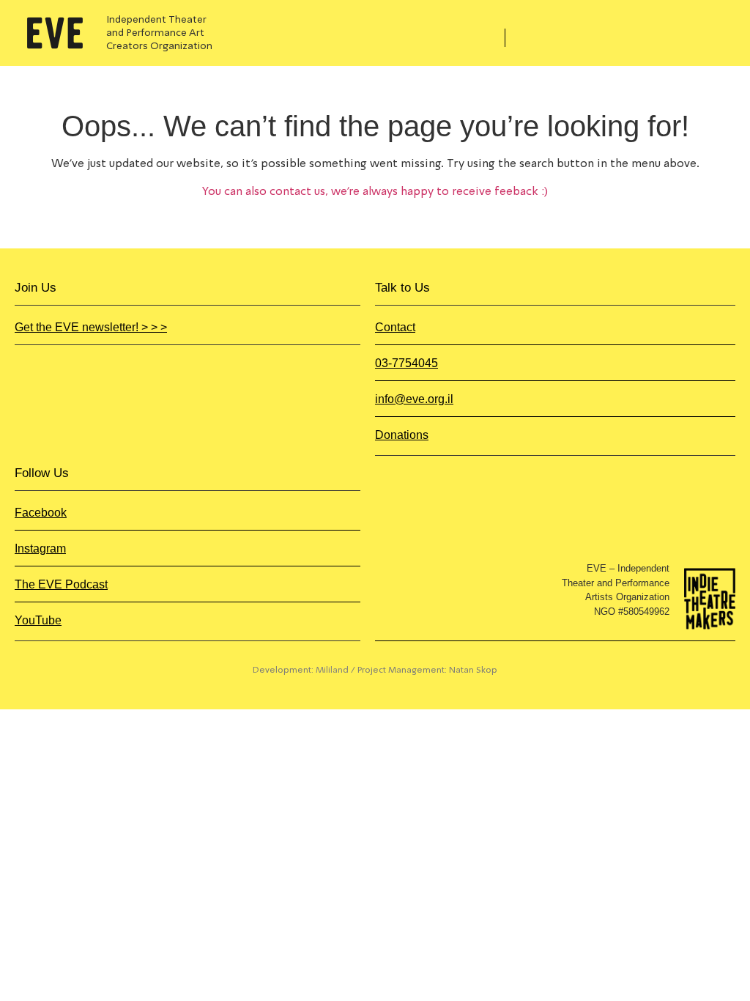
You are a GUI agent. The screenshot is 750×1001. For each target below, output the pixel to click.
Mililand (332, 670)
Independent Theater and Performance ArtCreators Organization (159, 33)
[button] (465, 40)
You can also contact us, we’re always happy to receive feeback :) (375, 192)
